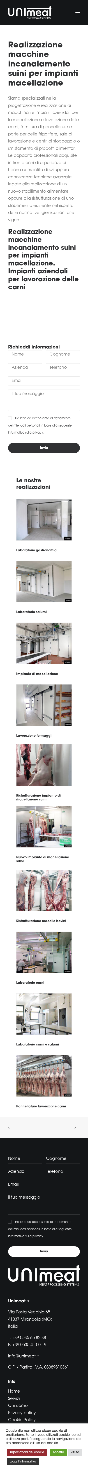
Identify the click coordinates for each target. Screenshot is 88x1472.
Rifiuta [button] (75, 1452)
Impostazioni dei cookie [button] (26, 1452)
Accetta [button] (58, 1452)
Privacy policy (22, 1413)
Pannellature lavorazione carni (41, 1106)
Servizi (14, 1399)
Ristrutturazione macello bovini (41, 921)
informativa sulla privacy (25, 432)
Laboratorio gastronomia (36, 550)
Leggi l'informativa (22, 1461)
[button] (77, 12)
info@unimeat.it (23, 1356)
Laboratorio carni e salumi (37, 1044)
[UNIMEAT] (29, 12)
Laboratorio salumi (31, 612)
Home (14, 1392)
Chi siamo (18, 1406)
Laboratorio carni (30, 983)
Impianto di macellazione (37, 674)
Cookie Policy (22, 1420)
